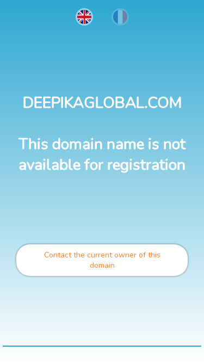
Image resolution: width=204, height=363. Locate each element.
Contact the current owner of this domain (102, 260)
